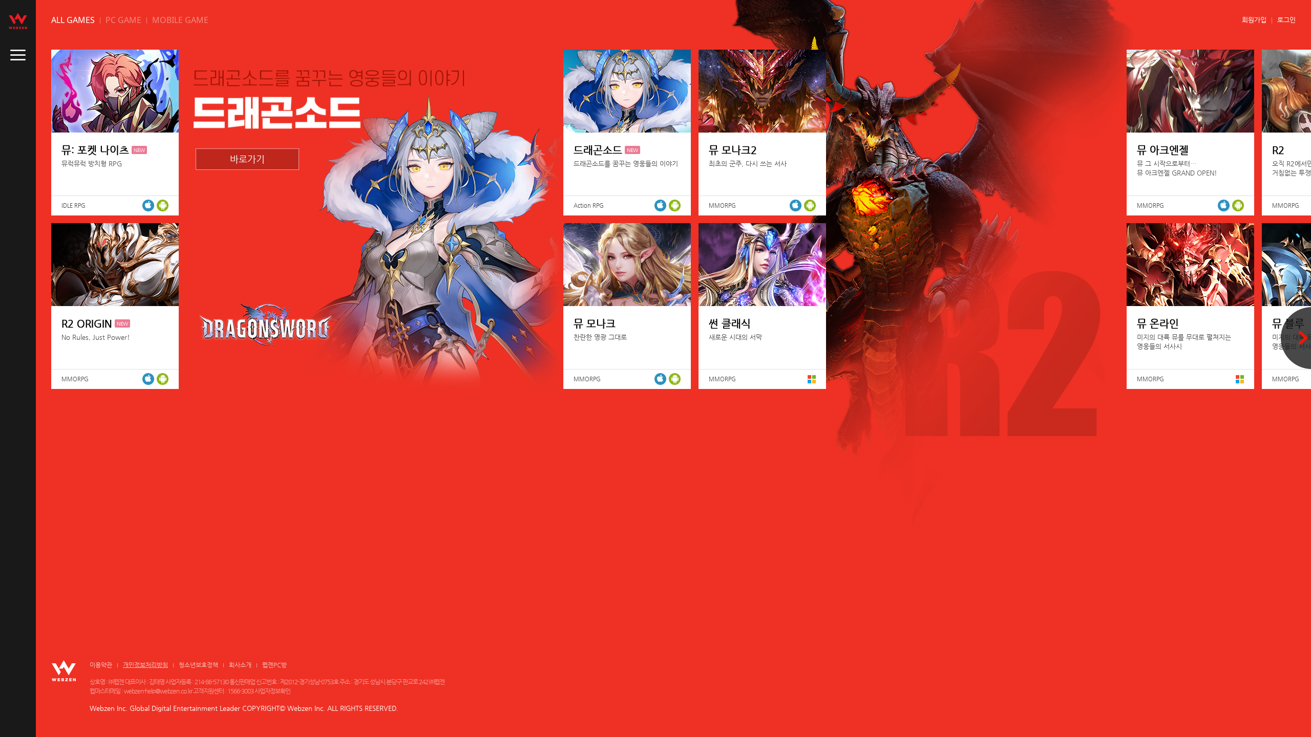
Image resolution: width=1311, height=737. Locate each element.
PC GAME (123, 20)
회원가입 (1254, 20)
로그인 (1286, 20)
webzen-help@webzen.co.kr (158, 691)
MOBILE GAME (180, 20)
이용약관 (101, 664)
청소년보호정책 (198, 664)
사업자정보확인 (272, 691)
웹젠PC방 (274, 664)
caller (18, 55)
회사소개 (240, 664)
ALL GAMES (73, 20)
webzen (18, 21)
